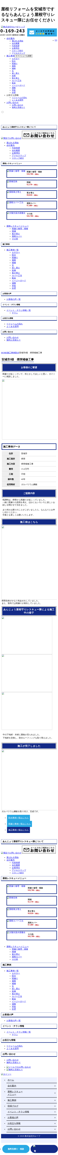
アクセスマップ (18, 53)
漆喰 (14, 88)
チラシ (15, 313)
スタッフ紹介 (17, 51)
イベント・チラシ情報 (18, 1112)
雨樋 (14, 231)
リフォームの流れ (19, 98)
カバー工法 (16, 81)
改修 (14, 76)
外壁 (14, 93)
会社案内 (10, 38)
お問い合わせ (12, 102)
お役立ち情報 (14, 1123)
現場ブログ (13, 1106)
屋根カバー (17, 236)
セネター (15, 59)
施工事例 (10, 56)
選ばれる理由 (17, 41)
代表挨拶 (15, 46)
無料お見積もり (18, 107)
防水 (14, 61)
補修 (14, 68)
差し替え (15, 73)
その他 (15, 239)
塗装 (14, 90)
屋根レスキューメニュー (15, 1093)
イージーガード (18, 85)
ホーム (11, 1080)
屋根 (14, 66)
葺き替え (15, 78)
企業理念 (15, 48)
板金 (14, 83)
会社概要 (15, 43)
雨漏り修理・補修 (20, 229)
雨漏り (15, 64)
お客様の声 (13, 1117)
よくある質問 (17, 100)
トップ (22, 27)
